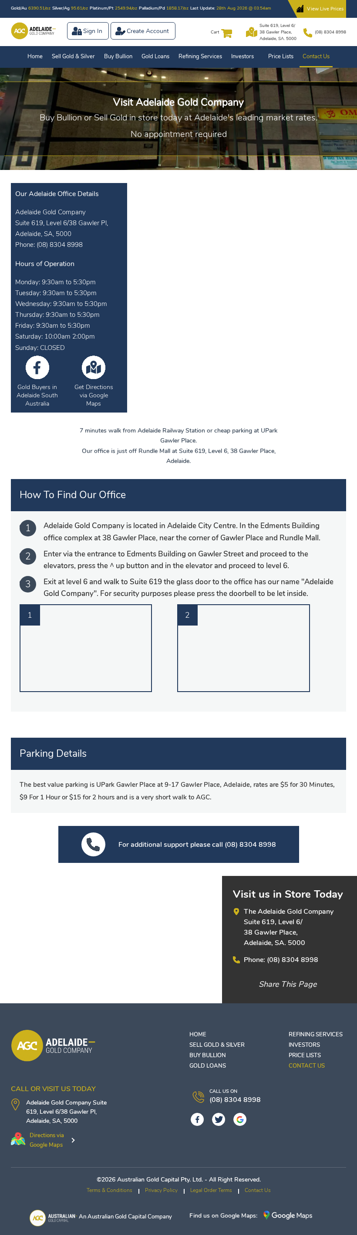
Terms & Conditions (109, 1190)
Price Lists (280, 56)
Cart (215, 32)
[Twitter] (218, 1119)
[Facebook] (197, 1119)
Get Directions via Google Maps (93, 395)
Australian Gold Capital (117, 1217)
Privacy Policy (161, 1190)
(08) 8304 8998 (330, 32)
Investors (242, 56)
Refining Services (200, 56)
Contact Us (316, 56)
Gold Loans (155, 56)
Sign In (92, 31)
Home (35, 56)
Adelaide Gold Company (58, 1103)
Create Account (148, 31)
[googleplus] (239, 1119)
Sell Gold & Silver (73, 56)
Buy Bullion (118, 56)
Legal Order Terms (211, 1190)
